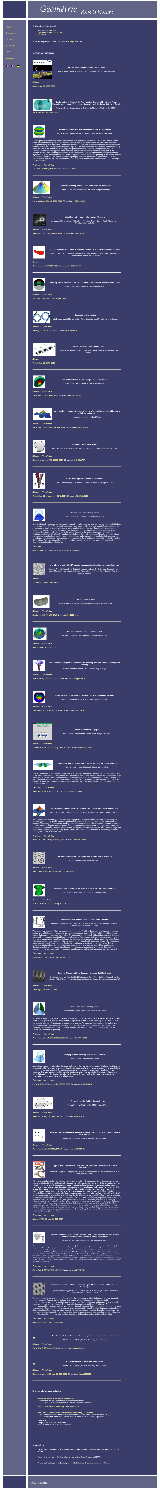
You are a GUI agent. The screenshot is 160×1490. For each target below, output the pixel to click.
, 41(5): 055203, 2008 (51, 1084)
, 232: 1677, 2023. (62, 1407)
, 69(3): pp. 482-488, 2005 (49, 1374)
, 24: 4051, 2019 (47, 201)
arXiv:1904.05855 (77, 201)
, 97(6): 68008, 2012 (47, 710)
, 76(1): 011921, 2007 (46, 1149)
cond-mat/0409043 (83, 1374)
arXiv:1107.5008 (85, 748)
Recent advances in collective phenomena (56, 1399)
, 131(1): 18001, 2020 (42, 169)
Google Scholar (75, 42)
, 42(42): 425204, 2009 (51, 904)
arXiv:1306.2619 (73, 550)
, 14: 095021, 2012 (45, 647)
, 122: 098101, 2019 (47, 233)
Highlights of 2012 (79, 679)
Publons (56, 42)
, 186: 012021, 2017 (49, 298)
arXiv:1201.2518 (77, 710)
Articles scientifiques (47, 30)
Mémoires (42, 34)
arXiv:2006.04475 (69, 169)
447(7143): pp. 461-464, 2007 (47, 1219)
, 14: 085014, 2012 (45, 679)
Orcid (63, 42)
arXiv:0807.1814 (80, 1038)
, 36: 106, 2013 (44, 615)
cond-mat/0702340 (76, 1149)
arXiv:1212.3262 (71, 615)
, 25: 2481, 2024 (45, 113)
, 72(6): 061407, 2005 (46, 1348)
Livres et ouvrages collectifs (50, 32)
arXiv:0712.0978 (85, 1084)
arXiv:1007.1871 (79, 840)
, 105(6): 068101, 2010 (48, 840)
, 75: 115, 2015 (48, 428)
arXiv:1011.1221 (75, 791)
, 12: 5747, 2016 (43, 363)
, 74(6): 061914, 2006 (46, 1270)
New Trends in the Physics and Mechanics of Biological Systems (65, 1413)
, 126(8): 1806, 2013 (45, 583)
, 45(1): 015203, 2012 (51, 748)
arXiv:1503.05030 (80, 428)
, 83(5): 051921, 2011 (46, 791)
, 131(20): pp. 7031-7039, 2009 (52, 957)
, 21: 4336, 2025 (43, 86)
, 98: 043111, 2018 (45, 266)
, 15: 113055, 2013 (45, 550)
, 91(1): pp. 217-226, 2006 (47, 1322)
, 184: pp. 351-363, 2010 (53, 871)
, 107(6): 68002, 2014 (47, 460)
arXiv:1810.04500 (73, 266)
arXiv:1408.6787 (78, 460)
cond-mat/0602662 (76, 1270)
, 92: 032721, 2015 (45, 395)
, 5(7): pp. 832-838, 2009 (44, 990)
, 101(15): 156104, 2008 (48, 1038)
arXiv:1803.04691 (77, 233)
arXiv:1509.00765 (73, 395)
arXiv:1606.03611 (72, 331)
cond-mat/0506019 (76, 1348)
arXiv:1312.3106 (81, 496)
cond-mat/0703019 (76, 1117)
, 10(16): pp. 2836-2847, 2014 (49, 496)
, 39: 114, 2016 (44, 331)
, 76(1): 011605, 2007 (46, 1117)
